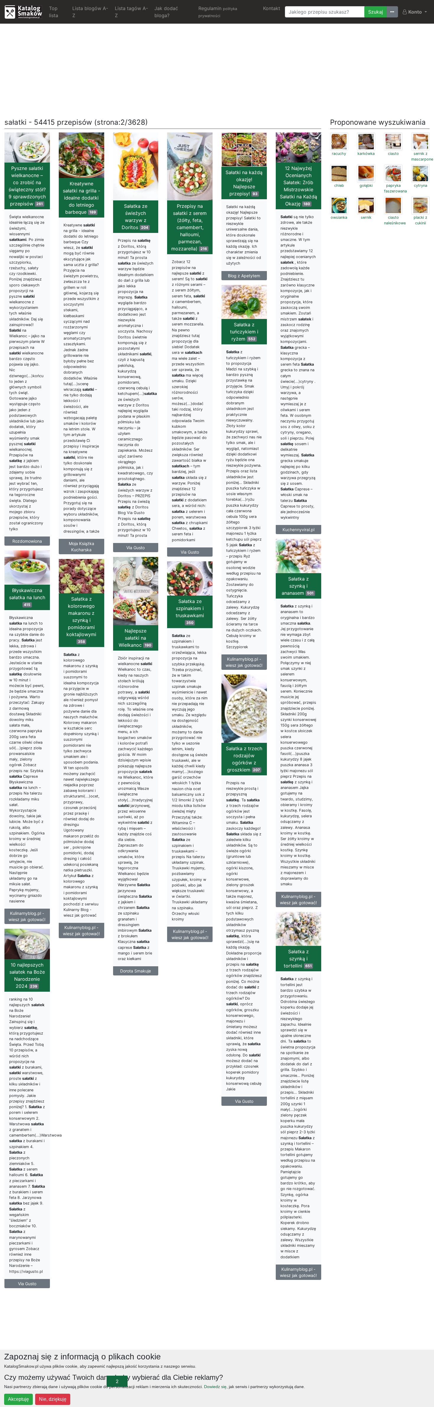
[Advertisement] (217, 69)
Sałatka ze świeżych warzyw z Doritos (135, 216)
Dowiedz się (215, 1386)
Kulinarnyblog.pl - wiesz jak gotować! (244, 662)
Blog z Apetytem (244, 275)
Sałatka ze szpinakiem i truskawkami (190, 611)
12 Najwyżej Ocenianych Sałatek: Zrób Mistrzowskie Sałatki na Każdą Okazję (298, 186)
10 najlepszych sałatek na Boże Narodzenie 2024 (27, 975)
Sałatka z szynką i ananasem (298, 586)
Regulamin (217, 11)
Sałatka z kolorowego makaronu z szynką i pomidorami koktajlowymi (81, 620)
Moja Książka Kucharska (81, 546)
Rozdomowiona (27, 541)
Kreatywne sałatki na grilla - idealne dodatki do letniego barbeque (81, 198)
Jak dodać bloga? (166, 11)
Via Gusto (135, 547)
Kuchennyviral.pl (298, 529)
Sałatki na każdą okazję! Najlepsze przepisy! (244, 183)
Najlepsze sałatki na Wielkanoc (135, 638)
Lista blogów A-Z (90, 11)
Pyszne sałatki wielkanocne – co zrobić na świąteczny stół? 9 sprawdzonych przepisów (27, 186)
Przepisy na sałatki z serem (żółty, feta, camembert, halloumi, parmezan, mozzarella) (189, 227)
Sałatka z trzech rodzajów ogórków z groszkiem (244, 759)
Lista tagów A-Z (131, 11)
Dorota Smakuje (135, 970)
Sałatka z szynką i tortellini (298, 959)
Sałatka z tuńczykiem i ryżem (244, 332)
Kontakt (271, 8)
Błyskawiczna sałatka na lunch (27, 597)
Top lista (53, 11)
